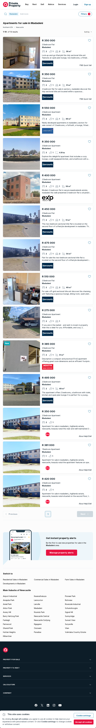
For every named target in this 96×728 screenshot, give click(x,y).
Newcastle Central (41, 616)
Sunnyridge (69, 616)
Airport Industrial (10, 596)
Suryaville (69, 624)
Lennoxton (38, 600)
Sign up (87, 4)
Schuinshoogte (71, 608)
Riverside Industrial (72, 604)
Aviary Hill (7, 612)
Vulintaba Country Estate (75, 632)
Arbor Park (7, 608)
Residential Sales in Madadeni (15, 580)
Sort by (87, 32)
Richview (68, 600)
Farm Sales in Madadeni (74, 580)
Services (7, 676)
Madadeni (38, 608)
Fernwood (7, 624)
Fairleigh (6, 620)
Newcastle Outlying (42, 620)
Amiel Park (7, 604)
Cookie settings (83, 716)
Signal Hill (69, 612)
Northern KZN (8, 27)
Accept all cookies (83, 722)
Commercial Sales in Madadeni (46, 580)
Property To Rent (11, 668)
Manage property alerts (62, 552)
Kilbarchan (7, 636)
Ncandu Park (39, 612)
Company (7, 693)
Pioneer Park (70, 596)
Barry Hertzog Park (11, 616)
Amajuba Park (8, 600)
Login (75, 4)
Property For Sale (11, 659)
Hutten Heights (9, 632)
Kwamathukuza (40, 596)
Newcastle (20, 27)
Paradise (37, 632)
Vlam (67, 628)
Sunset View (70, 620)
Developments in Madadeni (14, 583)
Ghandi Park (8, 628)
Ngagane (38, 624)
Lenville (37, 604)
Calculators (9, 685)
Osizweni (37, 628)
